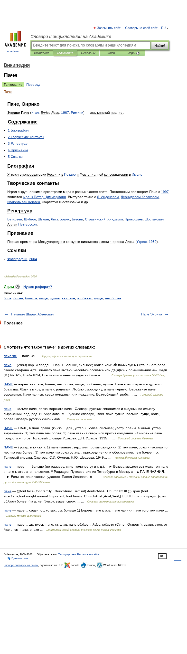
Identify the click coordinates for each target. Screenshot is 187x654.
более (18, 298)
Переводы (88, 53)
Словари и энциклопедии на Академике (70, 36)
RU (163, 28)
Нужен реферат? (37, 287)
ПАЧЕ (8, 384)
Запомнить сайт (109, 28)
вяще (43, 298)
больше (31, 298)
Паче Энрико (151, 314)
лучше (55, 298)
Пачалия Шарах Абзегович (32, 314)
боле (7, 298)
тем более (113, 298)
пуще (98, 298)
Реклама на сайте (88, 554)
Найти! (159, 45)
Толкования (65, 53)
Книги (111, 53)
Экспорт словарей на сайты (21, 565)
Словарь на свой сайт (141, 28)
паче (7, 365)
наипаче (68, 298)
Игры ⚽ (134, 53)
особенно (84, 298)
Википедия (41, 53)
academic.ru (15, 51)
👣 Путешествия (17, 558)
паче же (10, 356)
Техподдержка (67, 554)
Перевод (33, 84)
